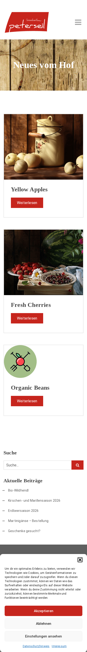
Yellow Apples (29, 189)
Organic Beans (30, 387)
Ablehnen (43, 624)
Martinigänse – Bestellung (28, 521)
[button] (80, 559)
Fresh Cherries (31, 305)
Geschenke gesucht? (24, 531)
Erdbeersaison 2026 (23, 511)
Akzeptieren (43, 611)
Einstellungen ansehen (43, 636)
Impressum (59, 646)
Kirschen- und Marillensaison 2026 (34, 500)
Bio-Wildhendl (18, 490)
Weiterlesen (27, 203)
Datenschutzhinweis (36, 646)
